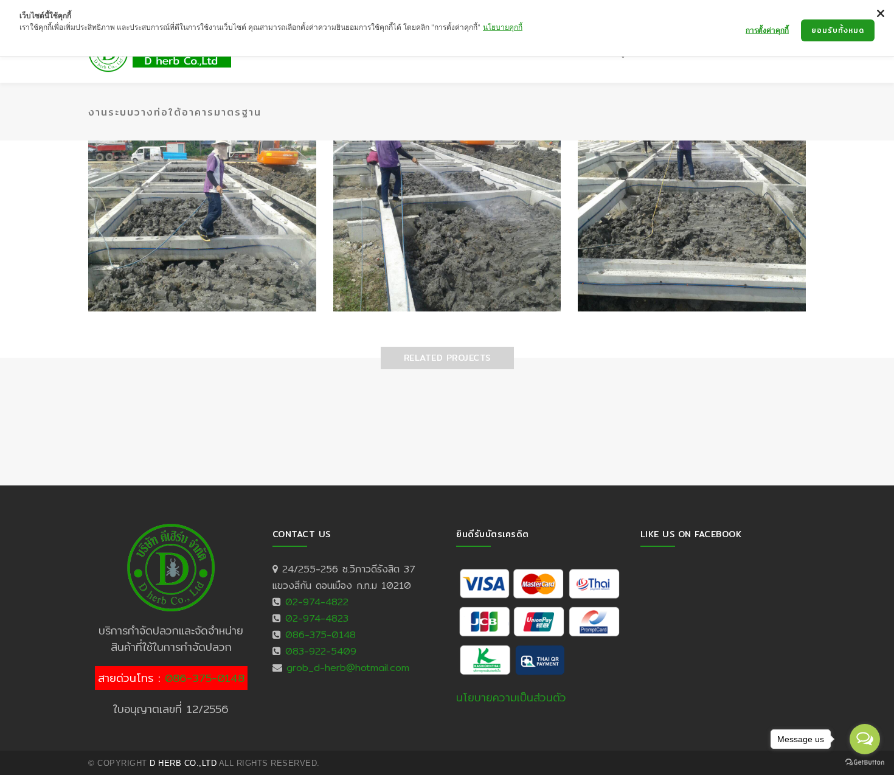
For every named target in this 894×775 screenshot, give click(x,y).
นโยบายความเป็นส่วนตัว (511, 697)
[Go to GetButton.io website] (864, 762)
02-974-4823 (316, 618)
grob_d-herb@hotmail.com (347, 667)
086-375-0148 (204, 678)
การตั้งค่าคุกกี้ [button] (767, 30)
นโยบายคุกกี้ (502, 27)
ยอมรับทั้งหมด (837, 30)
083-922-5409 (320, 651)
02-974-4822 (316, 602)
